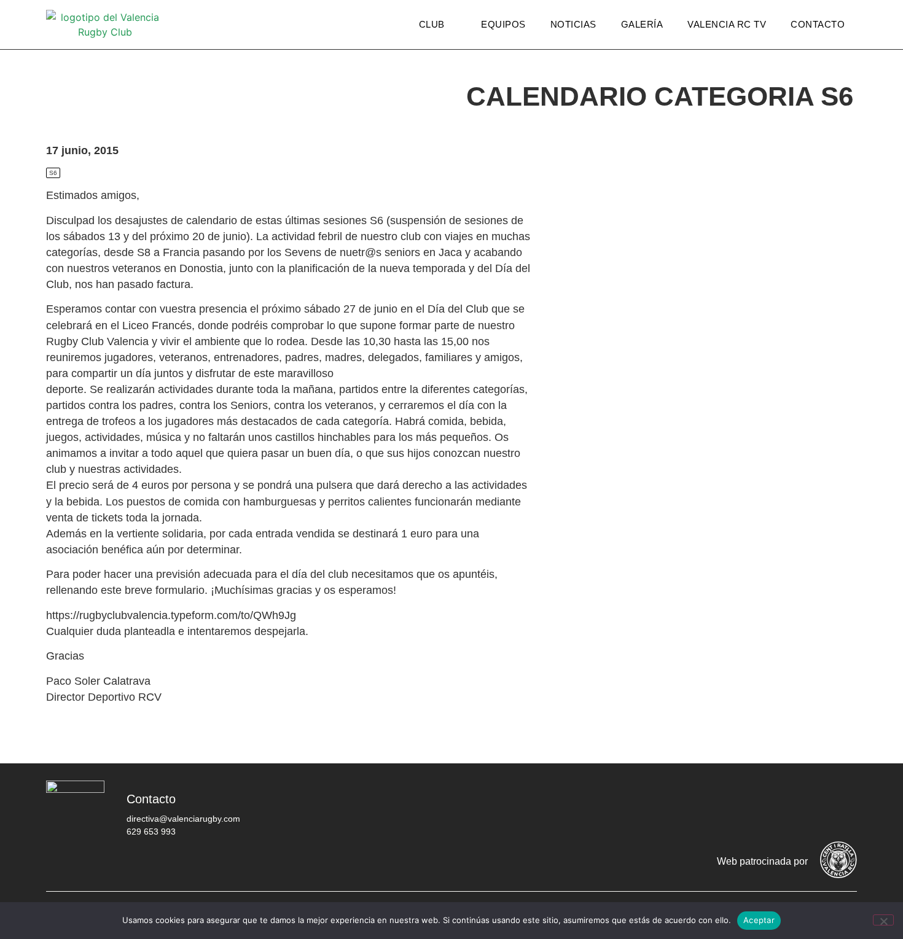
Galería (642, 24)
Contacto (818, 24)
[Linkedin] (841, 808)
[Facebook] (694, 808)
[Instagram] (767, 808)
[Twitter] (731, 808)
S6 (53, 172)
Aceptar (759, 920)
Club (432, 24)
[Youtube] (804, 808)
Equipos (503, 24)
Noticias (573, 24)
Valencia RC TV (726, 24)
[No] (883, 919)
